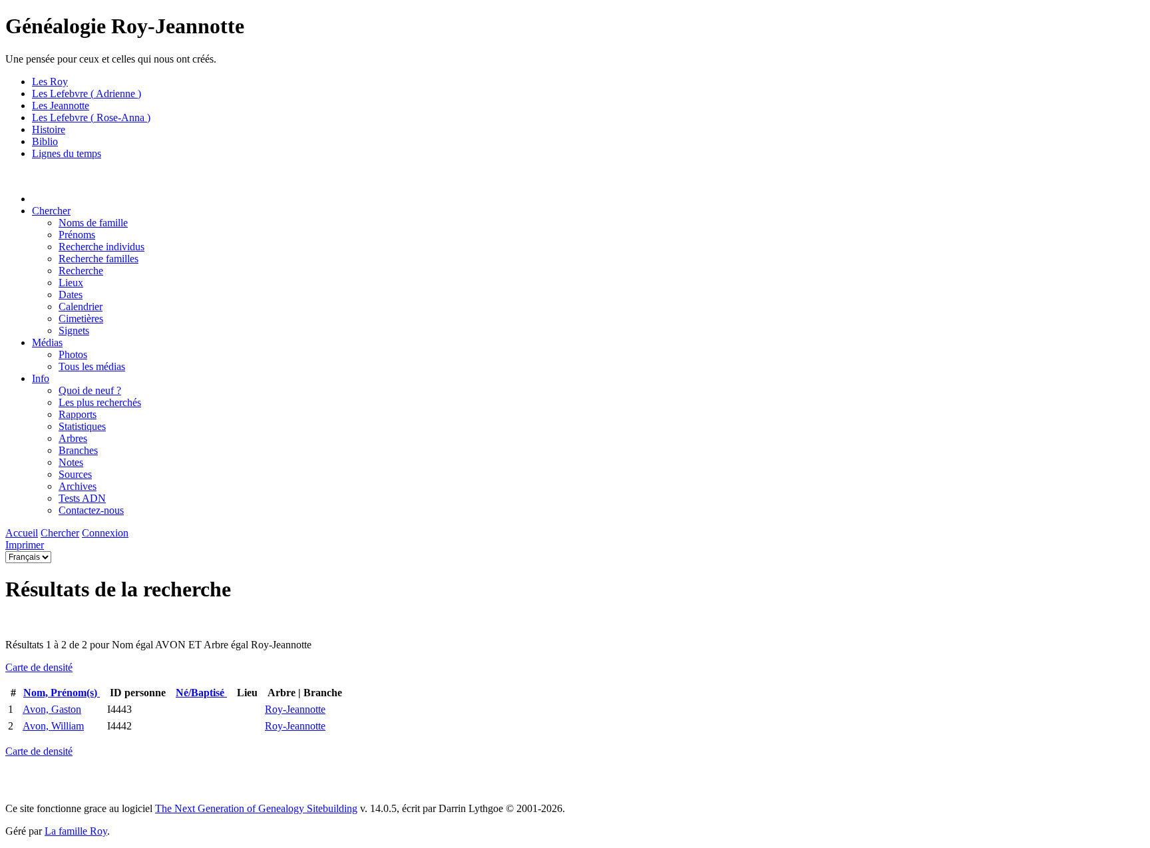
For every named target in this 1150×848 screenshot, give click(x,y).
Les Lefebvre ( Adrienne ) (86, 93)
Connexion (105, 532)
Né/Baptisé (201, 692)
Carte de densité (39, 667)
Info (40, 378)
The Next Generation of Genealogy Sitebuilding (256, 808)
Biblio (45, 141)
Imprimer (24, 544)
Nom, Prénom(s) (61, 692)
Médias (47, 342)
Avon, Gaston (52, 709)
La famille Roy (76, 831)
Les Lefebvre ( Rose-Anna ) (91, 117)
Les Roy (50, 81)
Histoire (48, 129)
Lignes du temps (66, 153)
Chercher (51, 210)
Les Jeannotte (60, 105)
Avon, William (53, 726)
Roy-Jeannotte (295, 709)
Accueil (21, 532)
